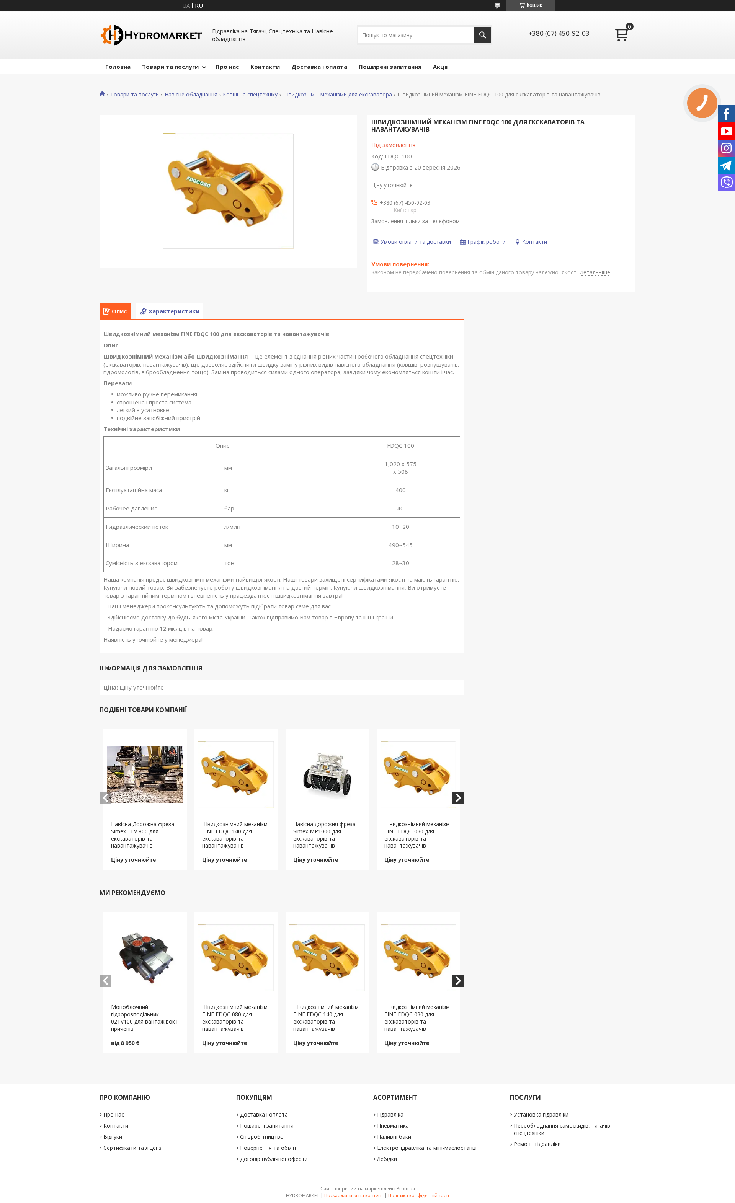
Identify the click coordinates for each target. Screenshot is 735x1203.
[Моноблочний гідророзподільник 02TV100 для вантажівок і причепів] (145, 957)
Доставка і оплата (319, 66)
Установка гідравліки (541, 1114)
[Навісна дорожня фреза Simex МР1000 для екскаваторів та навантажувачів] (327, 775)
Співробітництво (262, 1136)
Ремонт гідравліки (537, 1144)
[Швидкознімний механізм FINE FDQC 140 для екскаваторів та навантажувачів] (236, 775)
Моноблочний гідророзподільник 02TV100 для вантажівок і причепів (144, 1017)
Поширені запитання (390, 66)
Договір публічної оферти (274, 1158)
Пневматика (393, 1125)
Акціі (440, 66)
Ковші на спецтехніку (250, 94)
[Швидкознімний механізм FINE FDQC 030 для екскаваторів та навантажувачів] (419, 775)
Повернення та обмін (268, 1147)
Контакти (265, 66)
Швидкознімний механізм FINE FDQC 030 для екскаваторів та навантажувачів (417, 834)
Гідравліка (390, 1114)
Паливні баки (394, 1136)
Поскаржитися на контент (353, 1195)
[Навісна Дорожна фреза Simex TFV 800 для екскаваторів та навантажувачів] (145, 775)
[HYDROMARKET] (151, 34)
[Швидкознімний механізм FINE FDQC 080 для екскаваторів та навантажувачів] (236, 957)
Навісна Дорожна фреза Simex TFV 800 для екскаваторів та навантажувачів (142, 834)
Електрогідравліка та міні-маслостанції (427, 1147)
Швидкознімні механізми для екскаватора (337, 94)
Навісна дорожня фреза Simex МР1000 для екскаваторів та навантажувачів (324, 834)
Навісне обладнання (191, 94)
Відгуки (112, 1136)
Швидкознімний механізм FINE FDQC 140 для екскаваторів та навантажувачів (235, 834)
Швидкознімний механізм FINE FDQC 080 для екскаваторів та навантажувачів (235, 1017)
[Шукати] (482, 35)
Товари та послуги (170, 66)
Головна (118, 66)
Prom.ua (406, 1188)
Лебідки (387, 1158)
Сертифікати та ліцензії (133, 1147)
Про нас (227, 66)
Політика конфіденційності (418, 1195)
